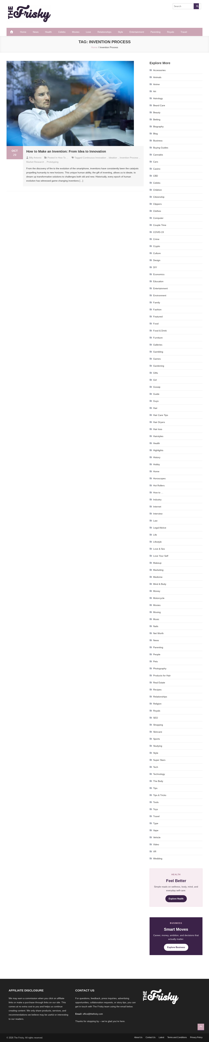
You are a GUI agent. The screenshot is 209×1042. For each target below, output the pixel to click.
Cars (155, 161)
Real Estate (159, 682)
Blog (155, 133)
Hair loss (157, 429)
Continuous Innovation (94, 157)
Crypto (156, 246)
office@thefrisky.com (93, 1014)
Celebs (61, 32)
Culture (157, 253)
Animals (157, 77)
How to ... (63, 157)
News (36, 32)
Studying (157, 746)
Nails (155, 626)
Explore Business (176, 947)
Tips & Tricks (159, 795)
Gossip (156, 387)
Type (155, 823)
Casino (156, 168)
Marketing (158, 570)
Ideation (113, 157)
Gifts (155, 373)
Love (88, 32)
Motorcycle (158, 598)
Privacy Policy (196, 1037)
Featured (158, 316)
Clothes (157, 211)
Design (156, 260)
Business (157, 140)
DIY (155, 267)
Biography (158, 126)
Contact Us (150, 1037)
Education (158, 281)
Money (156, 591)
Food (156, 323)
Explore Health (176, 898)
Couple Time (159, 225)
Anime (156, 84)
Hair (155, 408)
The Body (158, 781)
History (156, 457)
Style (120, 32)
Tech (155, 767)
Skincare (157, 732)
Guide (156, 394)
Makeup (157, 563)
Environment (159, 295)
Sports (156, 739)
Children (157, 190)
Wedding (157, 858)
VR (154, 851)
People (156, 654)
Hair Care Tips (160, 415)
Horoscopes (159, 478)
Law (155, 520)
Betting (156, 119)
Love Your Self (160, 556)
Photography (159, 668)
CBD (155, 175)
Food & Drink (160, 330)
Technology (159, 774)
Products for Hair (162, 675)
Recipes (157, 689)
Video (156, 844)
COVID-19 (158, 232)
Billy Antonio (35, 157)
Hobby (156, 464)
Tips (155, 788)
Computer (158, 218)
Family (156, 302)
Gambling (158, 351)
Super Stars (159, 760)
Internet (157, 506)
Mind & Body (159, 584)
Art (154, 91)
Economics (158, 274)
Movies (75, 32)
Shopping (158, 724)
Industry (157, 499)
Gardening (158, 366)
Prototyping (52, 162)
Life (155, 534)
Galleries (157, 344)
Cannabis (158, 154)
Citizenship (158, 197)
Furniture (158, 337)
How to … (158, 492)
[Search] (196, 6)
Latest (161, 1037)
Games (157, 358)
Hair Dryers (159, 422)
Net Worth (158, 633)
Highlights (158, 450)
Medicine (157, 577)
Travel (184, 32)
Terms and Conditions (177, 1037)
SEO (155, 717)
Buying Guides (160, 147)
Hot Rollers (159, 485)
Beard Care (159, 105)
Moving (157, 612)
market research (35, 162)
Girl (155, 380)
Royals (170, 32)
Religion (157, 703)
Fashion (157, 309)
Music (156, 619)
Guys (156, 401)
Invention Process (129, 157)
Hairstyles (158, 436)
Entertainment (136, 32)
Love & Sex (159, 549)
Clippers (157, 204)
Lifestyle (157, 541)
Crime (156, 239)
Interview (157, 513)
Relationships (104, 32)
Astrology (158, 98)
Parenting (156, 32)
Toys (155, 809)
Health (48, 32)
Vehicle (157, 837)
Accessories (159, 70)
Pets (155, 661)
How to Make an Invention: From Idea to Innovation (66, 151)
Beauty (156, 112)
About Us (138, 1037)
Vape (155, 830)
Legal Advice (159, 527)
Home (23, 32)
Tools (156, 802)
